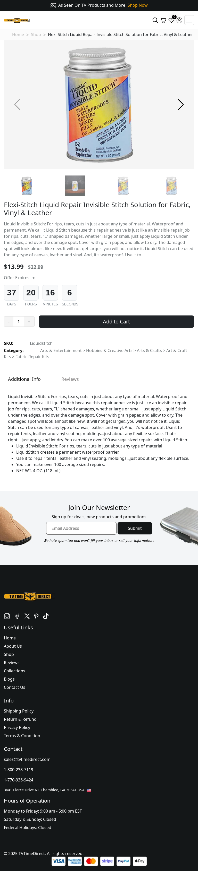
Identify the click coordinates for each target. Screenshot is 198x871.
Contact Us (14, 687)
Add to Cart (116, 321)
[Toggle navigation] (189, 20)
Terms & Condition (22, 735)
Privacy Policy (17, 727)
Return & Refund (20, 719)
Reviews (12, 662)
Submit (135, 528)
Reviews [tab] (70, 379)
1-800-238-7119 (18, 769)
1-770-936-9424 (18, 780)
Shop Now (138, 5)
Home (18, 34)
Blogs (9, 679)
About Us (13, 646)
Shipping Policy (19, 711)
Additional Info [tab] (24, 379)
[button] (180, 104)
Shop (36, 34)
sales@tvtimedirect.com (27, 759)
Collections (14, 671)
